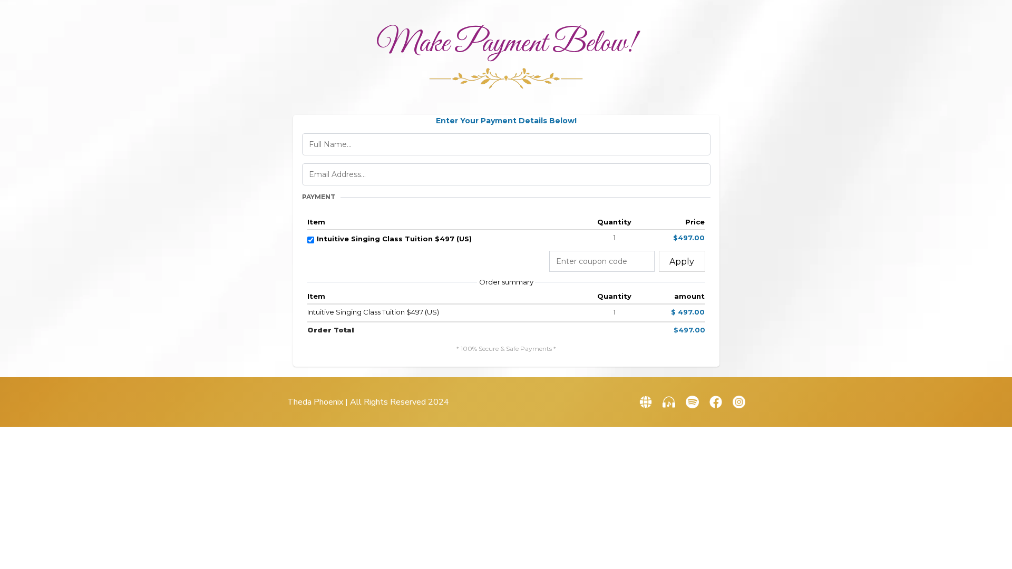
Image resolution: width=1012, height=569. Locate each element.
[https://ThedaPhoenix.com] (645, 402)
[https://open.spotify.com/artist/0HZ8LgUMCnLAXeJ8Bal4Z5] (692, 402)
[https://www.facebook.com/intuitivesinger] (715, 402)
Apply (681, 262)
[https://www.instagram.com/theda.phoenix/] (739, 402)
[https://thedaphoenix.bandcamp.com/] (669, 402)
